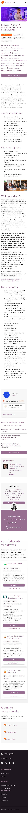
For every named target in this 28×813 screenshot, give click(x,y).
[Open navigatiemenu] (25, 2)
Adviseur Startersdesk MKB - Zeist (15, 672)
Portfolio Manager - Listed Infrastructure (15, 597)
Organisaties (4, 800)
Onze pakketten (5, 788)
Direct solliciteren (13, 75)
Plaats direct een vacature (8, 785)
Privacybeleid (4, 773)
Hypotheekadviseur (14, 563)
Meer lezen (13, 585)
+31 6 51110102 (13, 523)
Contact (3, 776)
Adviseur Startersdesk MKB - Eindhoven (15, 637)
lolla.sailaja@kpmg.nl (15, 527)
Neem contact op (14, 78)
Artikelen (3, 797)
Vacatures (4, 794)
